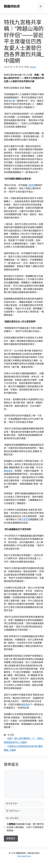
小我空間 (31, 185)
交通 (12, 101)
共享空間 (25, 519)
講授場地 (8, 471)
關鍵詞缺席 (12, 6)
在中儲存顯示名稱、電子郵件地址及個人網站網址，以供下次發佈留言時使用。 (25, 827)
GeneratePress (24, 856)
